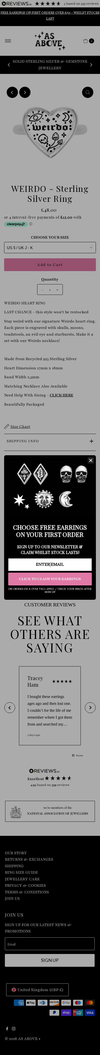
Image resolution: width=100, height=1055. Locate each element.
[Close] (91, 460)
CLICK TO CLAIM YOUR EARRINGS (50, 578)
